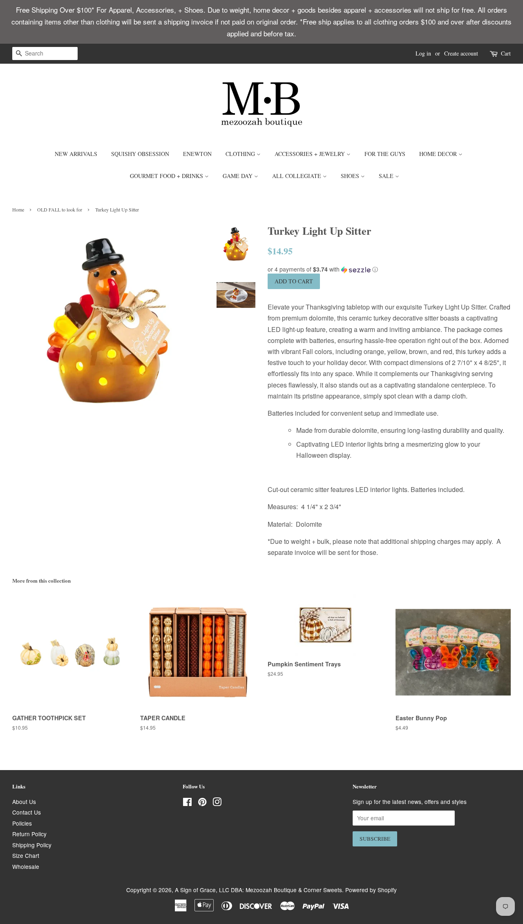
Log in (423, 53)
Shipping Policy (31, 845)
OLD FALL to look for (59, 209)
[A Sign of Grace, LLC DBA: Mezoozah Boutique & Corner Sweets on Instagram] (216, 803)
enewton (197, 154)
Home (18, 209)
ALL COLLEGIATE (297, 176)
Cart (506, 53)
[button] (389, 269)
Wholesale (25, 866)
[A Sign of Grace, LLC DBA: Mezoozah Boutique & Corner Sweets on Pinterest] (202, 803)
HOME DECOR (438, 154)
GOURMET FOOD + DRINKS (167, 176)
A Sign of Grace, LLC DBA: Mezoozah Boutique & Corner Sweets (258, 890)
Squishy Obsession (140, 154)
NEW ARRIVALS (76, 154)
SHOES (351, 176)
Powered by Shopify (371, 890)
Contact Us (26, 812)
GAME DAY (238, 176)
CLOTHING (241, 154)
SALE (387, 176)
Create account (461, 53)
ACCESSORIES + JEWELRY (310, 154)
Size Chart (25, 855)
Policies (22, 823)
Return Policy (29, 834)
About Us (24, 801)
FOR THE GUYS (384, 154)
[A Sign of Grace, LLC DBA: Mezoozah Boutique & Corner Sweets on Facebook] (187, 803)
